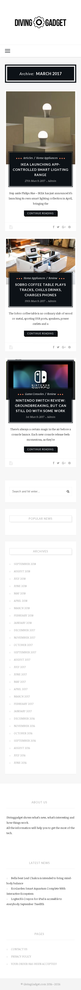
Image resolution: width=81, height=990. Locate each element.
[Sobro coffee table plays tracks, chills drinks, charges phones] (40, 262)
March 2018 (22, 608)
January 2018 (23, 623)
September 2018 (25, 564)
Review (53, 278)
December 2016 (24, 718)
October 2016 (23, 733)
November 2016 (24, 726)
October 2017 (23, 645)
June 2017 (20, 674)
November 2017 (24, 637)
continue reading (40, 213)
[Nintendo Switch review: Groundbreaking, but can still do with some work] (40, 380)
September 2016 (25, 740)
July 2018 (19, 579)
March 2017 (22, 696)
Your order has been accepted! (34, 964)
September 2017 (25, 652)
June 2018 (20, 586)
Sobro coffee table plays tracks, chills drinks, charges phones (40, 290)
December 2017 (24, 630)
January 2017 (23, 711)
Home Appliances (47, 158)
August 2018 (22, 571)
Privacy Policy (21, 956)
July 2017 (20, 667)
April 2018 (20, 601)
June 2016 (20, 763)
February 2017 (23, 704)
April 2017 (20, 689)
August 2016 (22, 748)
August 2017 (22, 660)
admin (52, 181)
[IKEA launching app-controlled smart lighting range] (40, 127)
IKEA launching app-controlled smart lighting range (40, 169)
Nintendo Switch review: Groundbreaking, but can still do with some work (40, 405)
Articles (28, 158)
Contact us (19, 949)
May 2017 (20, 682)
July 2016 (19, 755)
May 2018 (19, 593)
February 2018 (23, 615)
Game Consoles (34, 394)
